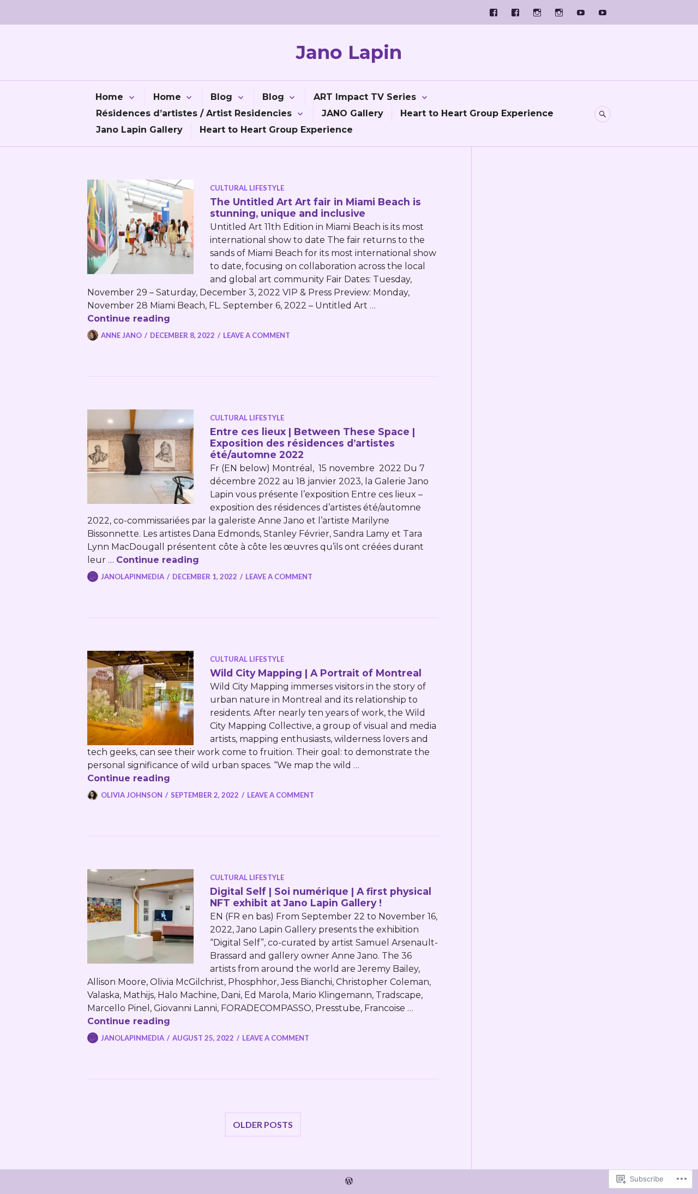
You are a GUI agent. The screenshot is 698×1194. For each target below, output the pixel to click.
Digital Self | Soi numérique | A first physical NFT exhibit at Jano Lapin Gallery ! (320, 897)
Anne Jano (121, 335)
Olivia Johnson (132, 795)
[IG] (537, 12)
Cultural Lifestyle (247, 187)
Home (109, 97)
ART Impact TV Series (365, 97)
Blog (221, 97)
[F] (493, 12)
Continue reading (128, 318)
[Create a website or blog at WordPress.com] (349, 1181)
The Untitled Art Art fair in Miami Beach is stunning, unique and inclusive (315, 207)
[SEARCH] (602, 114)
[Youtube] (581, 12)
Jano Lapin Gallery (139, 129)
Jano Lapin (349, 52)
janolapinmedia (132, 576)
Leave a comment (256, 335)
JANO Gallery (352, 113)
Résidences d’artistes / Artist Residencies (194, 113)
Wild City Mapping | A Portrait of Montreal (316, 673)
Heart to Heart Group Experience (476, 113)
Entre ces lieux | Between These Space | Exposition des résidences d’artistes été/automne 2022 (312, 443)
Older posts (263, 1124)
